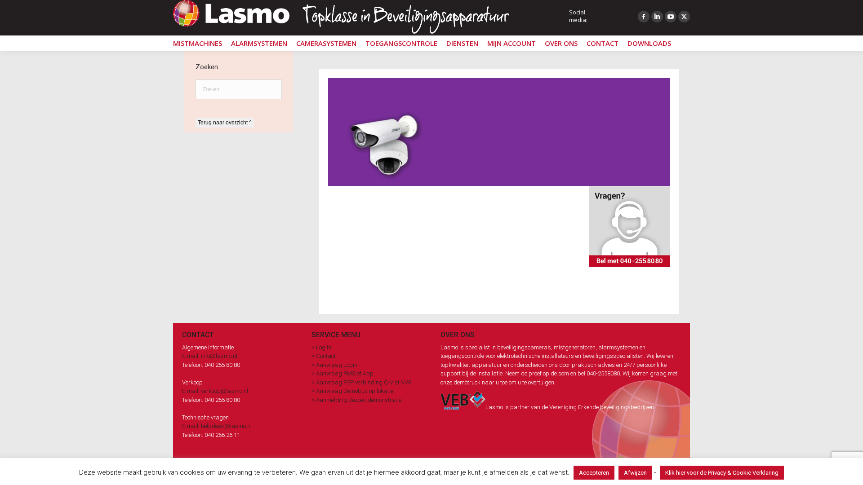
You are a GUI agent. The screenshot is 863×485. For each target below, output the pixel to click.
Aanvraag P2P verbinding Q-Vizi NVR (364, 382)
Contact (326, 356)
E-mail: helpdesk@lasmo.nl (217, 426)
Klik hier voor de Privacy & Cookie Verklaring (721, 472)
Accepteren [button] (594, 472)
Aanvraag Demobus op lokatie (354, 391)
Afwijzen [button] (635, 472)
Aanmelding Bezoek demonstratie (358, 400)
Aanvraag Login (336, 365)
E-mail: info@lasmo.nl (209, 356)
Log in (323, 347)
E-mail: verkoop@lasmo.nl (215, 391)
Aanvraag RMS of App (345, 373)
